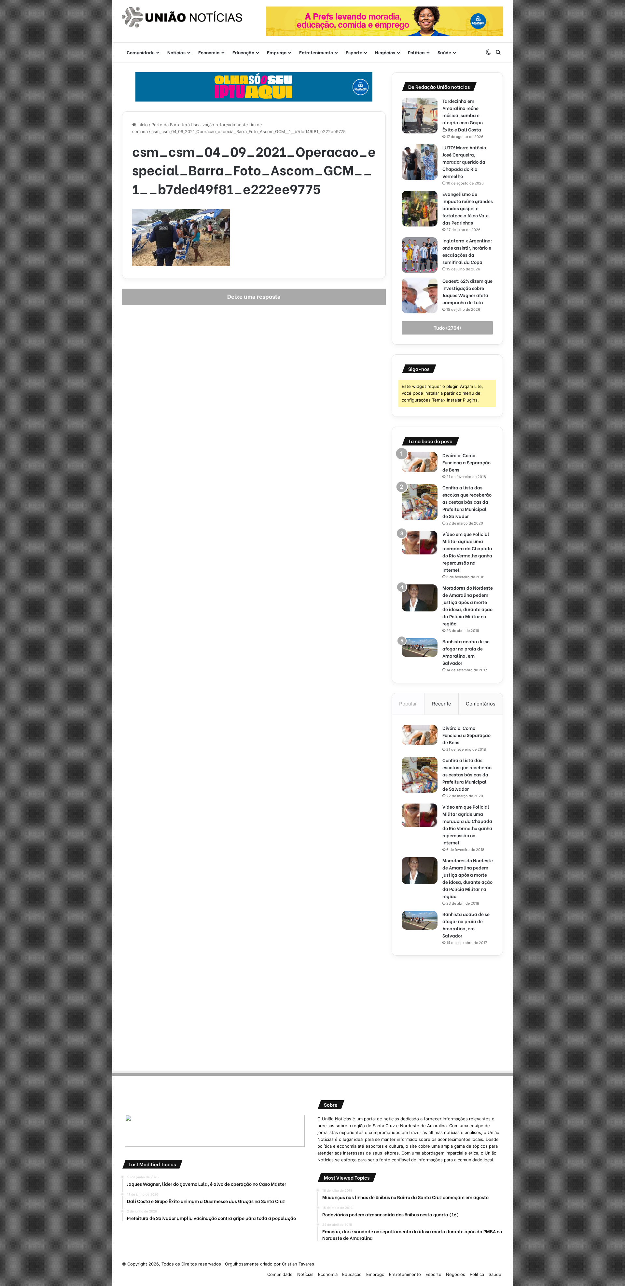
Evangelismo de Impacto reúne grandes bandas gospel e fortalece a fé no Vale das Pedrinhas (467, 208)
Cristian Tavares (298, 1263)
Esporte (354, 52)
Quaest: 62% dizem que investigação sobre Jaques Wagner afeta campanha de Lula (467, 291)
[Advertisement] (447, 1011)
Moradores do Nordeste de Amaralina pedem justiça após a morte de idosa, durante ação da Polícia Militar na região (467, 605)
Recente (441, 704)
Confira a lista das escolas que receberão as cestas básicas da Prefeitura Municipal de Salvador (467, 501)
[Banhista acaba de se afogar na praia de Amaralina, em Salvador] (420, 647)
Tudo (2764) (447, 328)
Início (142, 124)
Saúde (444, 52)
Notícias (176, 52)
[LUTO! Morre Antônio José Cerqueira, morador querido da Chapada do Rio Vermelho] (420, 162)
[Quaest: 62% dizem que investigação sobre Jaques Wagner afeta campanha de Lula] (420, 295)
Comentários (480, 704)
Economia (209, 52)
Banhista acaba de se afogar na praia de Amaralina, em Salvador (466, 652)
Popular (408, 704)
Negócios (385, 52)
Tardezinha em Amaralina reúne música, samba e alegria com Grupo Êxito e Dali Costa (462, 115)
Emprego (276, 52)
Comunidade (141, 52)
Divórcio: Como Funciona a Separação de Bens (466, 462)
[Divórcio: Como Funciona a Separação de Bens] (420, 462)
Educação (243, 52)
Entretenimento (316, 52)
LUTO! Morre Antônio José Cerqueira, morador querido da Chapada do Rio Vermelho (464, 161)
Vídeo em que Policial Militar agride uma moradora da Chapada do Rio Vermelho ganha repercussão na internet (467, 551)
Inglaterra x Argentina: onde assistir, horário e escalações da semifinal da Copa (467, 251)
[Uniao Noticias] (182, 17)
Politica (416, 52)
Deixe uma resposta (254, 297)
